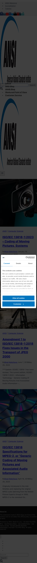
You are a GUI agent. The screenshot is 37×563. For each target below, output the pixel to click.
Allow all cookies (18, 298)
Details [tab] (18, 263)
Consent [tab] (7, 263)
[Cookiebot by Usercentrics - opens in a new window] (26, 257)
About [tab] (30, 263)
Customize (17, 304)
